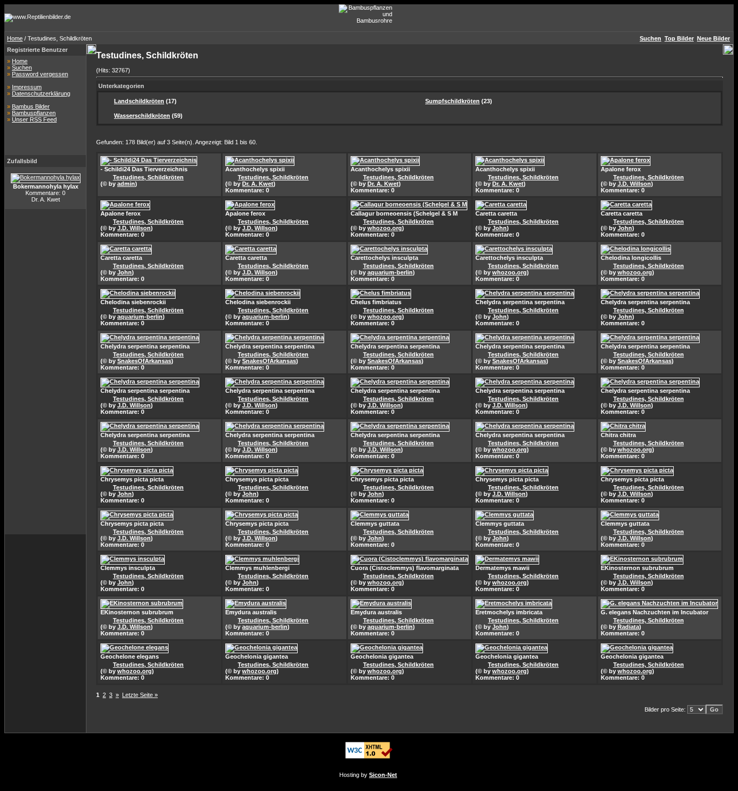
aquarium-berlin (390, 272)
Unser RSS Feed (34, 119)
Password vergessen (40, 74)
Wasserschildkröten (142, 115)
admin (126, 183)
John (499, 228)
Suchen (22, 67)
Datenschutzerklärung (41, 93)
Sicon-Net (383, 775)
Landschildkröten (139, 101)
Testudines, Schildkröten (148, 177)
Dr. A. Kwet (257, 183)
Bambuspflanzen (34, 113)
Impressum (27, 87)
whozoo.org (384, 228)
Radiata (628, 627)
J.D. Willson (634, 183)
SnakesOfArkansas (144, 361)
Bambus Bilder (31, 106)
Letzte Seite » (140, 695)
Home (15, 38)
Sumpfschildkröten (452, 101)
